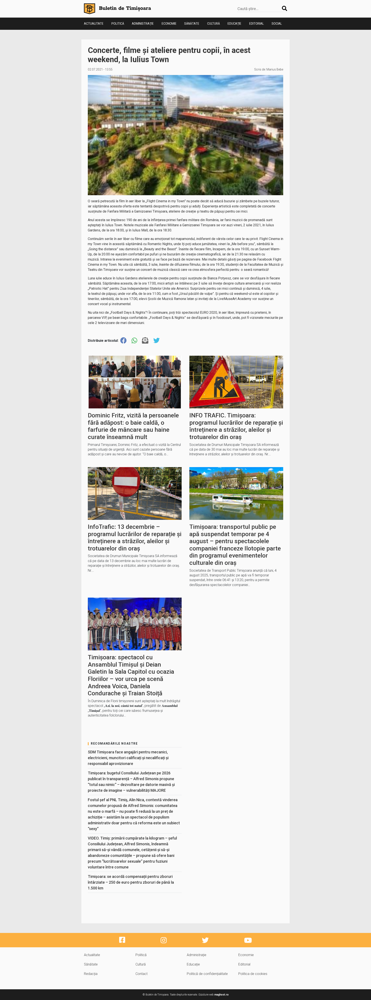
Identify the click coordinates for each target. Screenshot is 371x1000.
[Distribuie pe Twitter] (156, 340)
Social (277, 23)
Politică (117, 23)
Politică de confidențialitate (207, 974)
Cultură (213, 23)
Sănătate (191, 23)
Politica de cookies (252, 974)
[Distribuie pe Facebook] (123, 340)
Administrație (143, 23)
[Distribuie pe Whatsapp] (134, 340)
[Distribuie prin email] (145, 340)
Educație (234, 23)
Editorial (256, 23)
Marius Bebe (274, 69)
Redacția (90, 974)
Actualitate (93, 23)
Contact (141, 974)
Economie (169, 23)
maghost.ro (221, 994)
